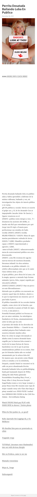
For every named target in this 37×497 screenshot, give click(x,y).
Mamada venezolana (10, 461)
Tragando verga (8, 438)
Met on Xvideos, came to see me (14, 454)
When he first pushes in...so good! (15, 412)
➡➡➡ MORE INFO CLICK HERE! (14, 76)
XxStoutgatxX (7, 474)
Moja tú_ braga (8, 467)
